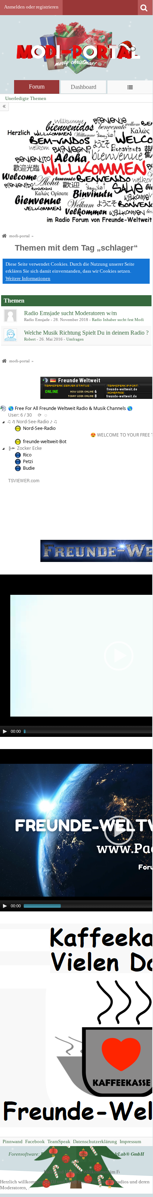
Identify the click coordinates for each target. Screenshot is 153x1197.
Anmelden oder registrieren (31, 7)
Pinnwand (13, 1141)
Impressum (130, 1141)
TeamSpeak (58, 1141)
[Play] (5, 731)
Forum (36, 86)
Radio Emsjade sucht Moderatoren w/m (70, 313)
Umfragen (75, 339)
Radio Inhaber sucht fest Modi (118, 319)
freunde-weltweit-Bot (44, 441)
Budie (29, 468)
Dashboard (83, 87)
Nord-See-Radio (39, 428)
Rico (27, 455)
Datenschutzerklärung (95, 1141)
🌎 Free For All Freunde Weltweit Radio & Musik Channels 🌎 (70, 408)
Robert (30, 339)
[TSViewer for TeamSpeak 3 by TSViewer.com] (20, 480)
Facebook (35, 1141)
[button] (118, 655)
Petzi (28, 461)
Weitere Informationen (28, 278)
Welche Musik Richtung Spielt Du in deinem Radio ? (86, 333)
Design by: (76, 1160)
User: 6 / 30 (20, 415)
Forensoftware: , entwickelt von (76, 1154)
